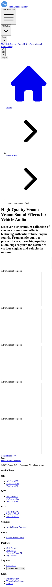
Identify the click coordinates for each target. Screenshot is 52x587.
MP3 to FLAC (12, 512)
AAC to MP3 (12, 481)
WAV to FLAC (12, 514)
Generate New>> (8, 456)
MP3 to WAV (12, 496)
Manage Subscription (15, 568)
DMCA (9, 583)
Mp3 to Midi (11, 555)
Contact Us (11, 565)
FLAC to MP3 (12, 483)
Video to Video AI (14, 553)
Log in (4, 58)
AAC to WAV (12, 501)
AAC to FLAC (12, 516)
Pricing (10, 46)
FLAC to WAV (12, 499)
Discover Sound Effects (20, 44)
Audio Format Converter (16, 527)
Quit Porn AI (11, 548)
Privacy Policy (12, 579)
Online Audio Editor (15, 537)
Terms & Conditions (14, 581)
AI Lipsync (11, 550)
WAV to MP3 (12, 486)
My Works (5, 44)
